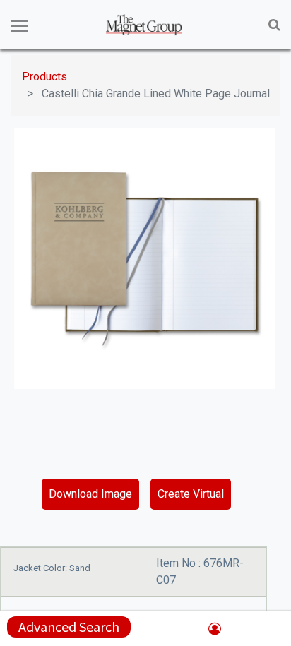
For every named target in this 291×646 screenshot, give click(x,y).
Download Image (90, 494)
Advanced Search (68, 626)
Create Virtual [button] (191, 494)
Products (44, 76)
